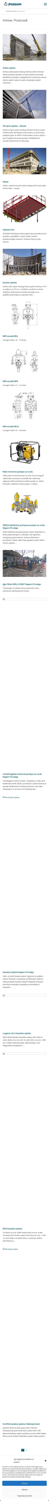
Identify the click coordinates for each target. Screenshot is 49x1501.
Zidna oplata (9, 68)
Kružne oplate (10, 282)
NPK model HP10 (11, 426)
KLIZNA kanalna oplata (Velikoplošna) (21, 1424)
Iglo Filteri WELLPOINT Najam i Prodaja (22, 584)
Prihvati (24, 1483)
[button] (45, 1461)
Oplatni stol (8, 230)
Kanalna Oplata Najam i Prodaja (18, 972)
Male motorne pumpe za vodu (18, 472)
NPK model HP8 (10, 381)
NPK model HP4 (10, 336)
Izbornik (45, 4)
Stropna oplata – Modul (14, 126)
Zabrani (24, 1489)
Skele (5, 182)
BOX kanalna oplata (12, 1228)
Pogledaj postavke (24, 1496)
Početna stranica (11, 11)
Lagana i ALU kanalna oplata (17, 1033)
